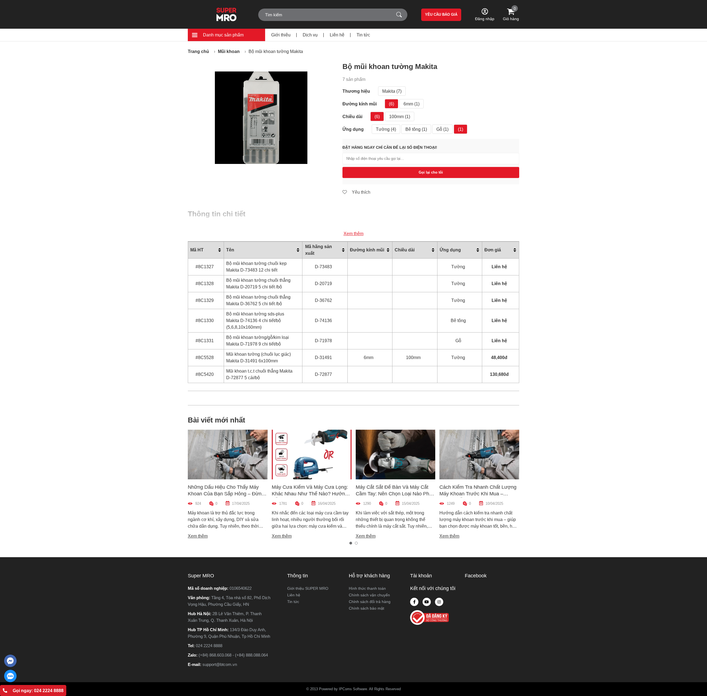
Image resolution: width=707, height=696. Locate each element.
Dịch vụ (310, 35)
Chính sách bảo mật (366, 608)
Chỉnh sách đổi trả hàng (370, 601)
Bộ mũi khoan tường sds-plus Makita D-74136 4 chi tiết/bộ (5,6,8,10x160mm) (255, 321)
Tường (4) (386, 129)
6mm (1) (411, 104)
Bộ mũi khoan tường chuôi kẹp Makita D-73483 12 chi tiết (256, 266)
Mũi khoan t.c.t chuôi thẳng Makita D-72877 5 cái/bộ (259, 374)
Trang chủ (198, 51)
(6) (391, 104)
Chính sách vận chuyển (369, 595)
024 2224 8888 (209, 645)
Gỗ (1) (442, 129)
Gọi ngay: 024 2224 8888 (38, 690)
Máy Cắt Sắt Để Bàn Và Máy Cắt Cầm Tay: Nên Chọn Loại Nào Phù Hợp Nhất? (394, 493)
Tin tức (363, 35)
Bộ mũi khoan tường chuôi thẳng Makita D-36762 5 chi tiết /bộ (258, 300)
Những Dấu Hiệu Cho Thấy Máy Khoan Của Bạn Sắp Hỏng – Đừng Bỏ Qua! (226, 493)
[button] (350, 543)
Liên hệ (337, 35)
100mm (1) (399, 116)
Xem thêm (353, 233)
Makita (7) (392, 91)
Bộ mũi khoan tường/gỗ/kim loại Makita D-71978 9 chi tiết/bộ (257, 340)
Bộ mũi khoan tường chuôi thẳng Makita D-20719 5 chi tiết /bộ (258, 283)
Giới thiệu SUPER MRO (307, 588)
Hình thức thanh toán (367, 588)
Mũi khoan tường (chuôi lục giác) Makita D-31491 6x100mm (258, 357)
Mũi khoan (229, 51)
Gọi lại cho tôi (431, 172)
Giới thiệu (281, 35)
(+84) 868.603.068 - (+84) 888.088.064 (233, 655)
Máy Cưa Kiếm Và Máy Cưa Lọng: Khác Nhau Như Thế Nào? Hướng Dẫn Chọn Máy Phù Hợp (310, 493)
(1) (460, 129)
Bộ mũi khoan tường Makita (276, 51)
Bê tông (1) (416, 129)
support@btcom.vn (219, 664)
